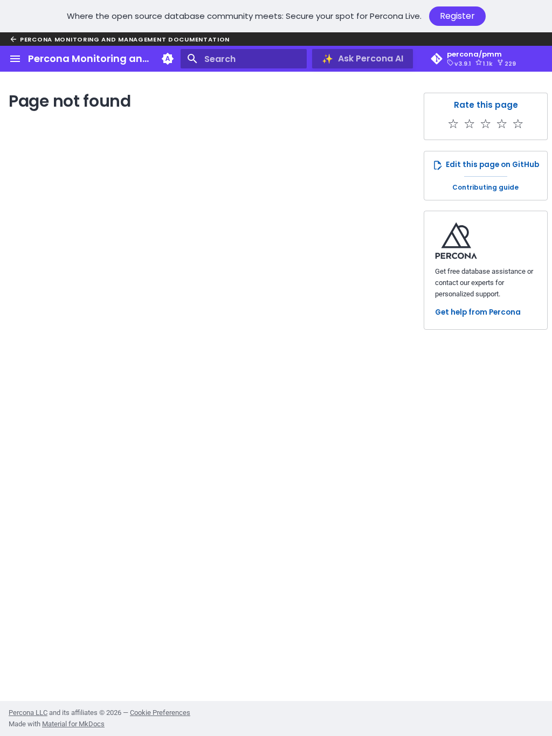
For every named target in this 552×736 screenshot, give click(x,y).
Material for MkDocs (73, 724)
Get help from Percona (478, 312)
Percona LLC (28, 713)
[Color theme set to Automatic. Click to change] (167, 59)
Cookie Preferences (160, 713)
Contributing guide (485, 187)
